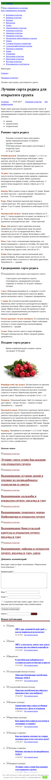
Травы (8, 51)
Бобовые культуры (14, 17)
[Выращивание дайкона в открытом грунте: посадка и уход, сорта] (10, 542)
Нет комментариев (31, 635)
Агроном (5, 101)
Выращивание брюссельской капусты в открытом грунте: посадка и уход (20, 532)
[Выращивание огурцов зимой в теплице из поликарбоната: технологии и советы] (10, 469)
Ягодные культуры (14, 61)
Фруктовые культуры (15, 56)
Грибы (8, 25)
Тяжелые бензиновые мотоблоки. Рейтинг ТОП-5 (31, 676)
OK (45, 777)
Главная (9, 3)
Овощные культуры (14, 35)
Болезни (9, 20)
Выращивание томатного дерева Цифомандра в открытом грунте (23, 514)
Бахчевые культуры (14, 15)
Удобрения (10, 53)
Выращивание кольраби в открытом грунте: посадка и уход (23, 498)
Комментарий (7, 571)
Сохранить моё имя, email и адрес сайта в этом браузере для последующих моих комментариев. (22, 602)
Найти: (4, 613)
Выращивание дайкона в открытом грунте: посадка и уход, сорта (25, 550)
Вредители (10, 22)
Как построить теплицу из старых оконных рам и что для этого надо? (32, 737)
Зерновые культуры (14, 33)
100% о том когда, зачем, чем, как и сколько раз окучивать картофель (32, 646)
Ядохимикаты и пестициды (17, 64)
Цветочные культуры (15, 59)
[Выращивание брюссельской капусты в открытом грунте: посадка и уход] (10, 522)
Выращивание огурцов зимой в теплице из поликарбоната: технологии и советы (22, 479)
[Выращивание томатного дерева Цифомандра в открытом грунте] (10, 506)
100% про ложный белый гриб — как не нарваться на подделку (31, 630)
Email (4, 596)
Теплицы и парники (14, 48)
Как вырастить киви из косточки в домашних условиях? (32, 722)
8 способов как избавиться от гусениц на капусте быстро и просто (32, 661)
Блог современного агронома (13, 10)
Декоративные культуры (16, 28)
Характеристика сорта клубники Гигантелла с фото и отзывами (31, 707)
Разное (9, 40)
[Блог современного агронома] (14, 8)
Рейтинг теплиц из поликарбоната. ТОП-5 (32, 753)
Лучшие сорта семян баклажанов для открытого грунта (23, 461)
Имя (3, 592)
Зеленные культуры (14, 30)
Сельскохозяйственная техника (19, 46)
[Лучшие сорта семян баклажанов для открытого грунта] (10, 453)
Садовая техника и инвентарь (18, 43)
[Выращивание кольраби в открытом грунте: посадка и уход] (10, 490)
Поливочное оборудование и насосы (21, 38)
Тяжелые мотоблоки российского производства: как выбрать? (31, 692)
